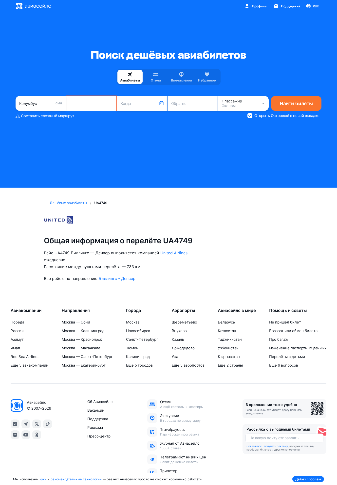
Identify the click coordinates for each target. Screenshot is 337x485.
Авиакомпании (26, 310)
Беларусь (226, 322)
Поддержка (97, 419)
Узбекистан (228, 348)
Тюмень (133, 348)
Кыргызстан (229, 356)
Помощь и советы (288, 310)
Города (133, 310)
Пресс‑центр (99, 436)
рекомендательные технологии (76, 479)
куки (43, 479)
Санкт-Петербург (142, 339)
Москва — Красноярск (82, 339)
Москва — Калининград (83, 330)
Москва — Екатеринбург (84, 365)
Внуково (179, 330)
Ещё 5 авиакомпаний (29, 365)
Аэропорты (183, 310)
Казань (178, 339)
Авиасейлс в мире (237, 310)
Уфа (175, 356)
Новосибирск (138, 330)
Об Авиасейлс (99, 401)
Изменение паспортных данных (297, 348)
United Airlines (173, 252)
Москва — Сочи (76, 322)
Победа (17, 322)
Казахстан (227, 330)
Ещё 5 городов (139, 365)
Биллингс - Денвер (117, 278)
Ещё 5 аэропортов (188, 365)
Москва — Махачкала (81, 348)
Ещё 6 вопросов (283, 365)
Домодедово (183, 348)
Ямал (15, 348)
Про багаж (278, 339)
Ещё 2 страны (230, 365)
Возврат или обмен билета (293, 330)
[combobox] (41, 103)
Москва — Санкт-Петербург (87, 356)
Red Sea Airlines (25, 356)
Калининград (138, 356)
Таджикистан (230, 339)
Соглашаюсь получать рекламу (267, 446)
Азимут (17, 339)
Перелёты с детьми (287, 356)
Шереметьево (184, 322)
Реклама (95, 427)
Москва (132, 322)
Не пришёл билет (285, 322)
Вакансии (95, 410)
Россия (17, 330)
